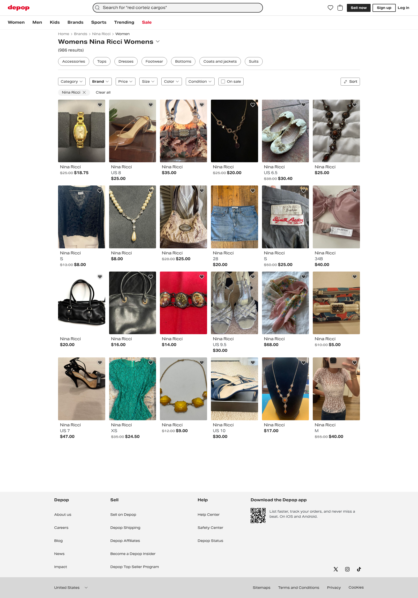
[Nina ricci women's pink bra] (336, 216)
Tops (101, 61)
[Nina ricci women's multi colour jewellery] (336, 131)
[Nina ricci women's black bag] (132, 303)
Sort (353, 81)
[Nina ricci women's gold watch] (81, 131)
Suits (254, 61)
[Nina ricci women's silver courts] (234, 303)
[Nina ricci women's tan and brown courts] (132, 131)
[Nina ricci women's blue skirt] (234, 216)
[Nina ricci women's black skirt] (285, 216)
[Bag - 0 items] (340, 7)
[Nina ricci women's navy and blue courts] (234, 388)
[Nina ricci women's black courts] (81, 388)
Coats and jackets (220, 61)
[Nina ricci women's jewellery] (234, 131)
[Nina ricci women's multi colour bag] (183, 131)
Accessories (73, 61)
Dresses (126, 61)
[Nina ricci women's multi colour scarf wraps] (285, 303)
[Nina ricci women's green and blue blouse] (132, 388)
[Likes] (330, 7)
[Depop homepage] (19, 8)
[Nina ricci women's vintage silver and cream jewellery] (132, 216)
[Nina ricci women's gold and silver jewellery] (285, 388)
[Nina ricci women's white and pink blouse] (336, 388)
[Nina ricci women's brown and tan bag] (183, 216)
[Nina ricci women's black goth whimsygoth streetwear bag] (81, 303)
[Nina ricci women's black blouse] (81, 216)
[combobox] (178, 8)
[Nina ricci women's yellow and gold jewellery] (183, 388)
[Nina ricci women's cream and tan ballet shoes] (285, 131)
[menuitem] (16, 22)
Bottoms (183, 61)
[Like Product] (100, 105)
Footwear (154, 61)
